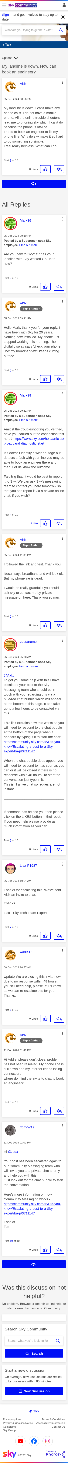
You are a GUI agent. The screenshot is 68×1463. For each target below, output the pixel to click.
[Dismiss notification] (63, 17)
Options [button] (7, 57)
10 (11, 1240)
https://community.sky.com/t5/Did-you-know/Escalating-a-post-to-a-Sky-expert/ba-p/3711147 (32, 746)
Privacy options (12, 1419)
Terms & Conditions (53, 1419)
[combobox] (31, 30)
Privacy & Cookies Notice (18, 1422)
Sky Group (9, 1430)
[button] (62, 82)
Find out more (28, 245)
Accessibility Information (50, 1422)
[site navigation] (4, 5)
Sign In (63, 6)
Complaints (9, 1426)
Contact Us (58, 1426)
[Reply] (59, 169)
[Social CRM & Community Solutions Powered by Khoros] (55, 1454)
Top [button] (36, 1411)
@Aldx (9, 675)
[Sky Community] (23, 5)
